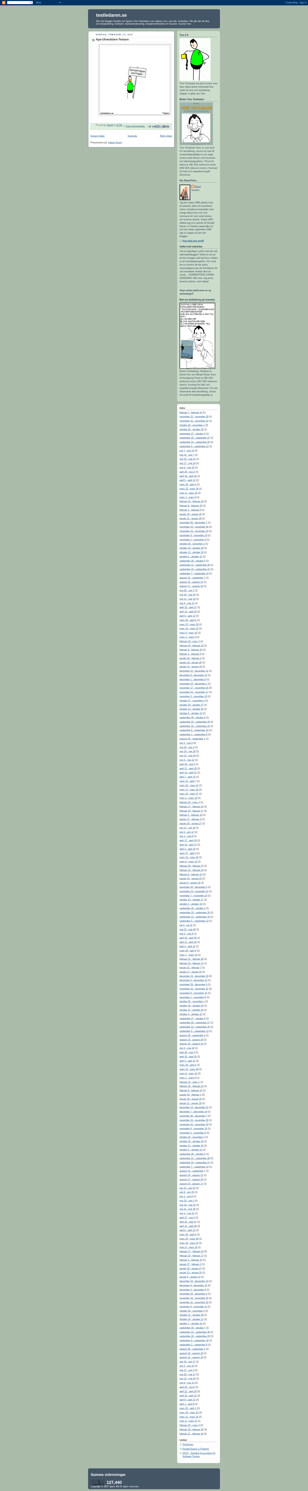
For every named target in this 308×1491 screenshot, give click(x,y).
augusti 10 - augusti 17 (191, 1184)
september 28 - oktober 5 (192, 561)
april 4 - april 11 (187, 946)
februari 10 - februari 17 (191, 811)
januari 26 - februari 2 (190, 658)
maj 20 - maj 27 (187, 1374)
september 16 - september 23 (194, 1336)
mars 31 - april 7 (187, 781)
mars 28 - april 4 (187, 950)
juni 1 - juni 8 (186, 1196)
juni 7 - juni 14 (186, 450)
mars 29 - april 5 (187, 484)
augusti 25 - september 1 (192, 739)
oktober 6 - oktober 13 (190, 713)
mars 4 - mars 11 (188, 1421)
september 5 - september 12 (194, 921)
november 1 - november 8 (192, 997)
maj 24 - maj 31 (187, 459)
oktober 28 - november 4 (192, 1311)
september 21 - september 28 (194, 565)
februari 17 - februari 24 (191, 806)
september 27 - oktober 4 (192, 434)
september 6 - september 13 (194, 446)
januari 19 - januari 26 (190, 662)
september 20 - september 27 (194, 438)
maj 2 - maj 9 (186, 934)
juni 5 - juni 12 (186, 832)
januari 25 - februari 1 (190, 1095)
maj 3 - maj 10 (186, 467)
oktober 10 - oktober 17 (191, 900)
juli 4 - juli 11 (185, 925)
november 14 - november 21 (193, 891)
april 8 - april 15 (187, 1400)
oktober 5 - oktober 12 (190, 556)
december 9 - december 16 (193, 1285)
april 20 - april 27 (188, 607)
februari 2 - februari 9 (190, 654)
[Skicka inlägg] (149, 126)
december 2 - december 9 (192, 1290)
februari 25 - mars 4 (189, 1425)
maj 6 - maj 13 (186, 1383)
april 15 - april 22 (188, 1395)
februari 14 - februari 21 (191, 963)
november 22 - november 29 (193, 416)
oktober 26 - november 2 (192, 544)
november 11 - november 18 (193, 1302)
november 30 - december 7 (193, 522)
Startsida (132, 136)
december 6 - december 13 (193, 980)
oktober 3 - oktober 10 (190, 904)
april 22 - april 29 (188, 1391)
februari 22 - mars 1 (189, 1082)
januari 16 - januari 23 (190, 878)
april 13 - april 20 (188, 611)
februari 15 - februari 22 (191, 501)
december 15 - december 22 (193, 671)
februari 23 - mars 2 (189, 641)
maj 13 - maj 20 (187, 1378)
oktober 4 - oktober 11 (190, 1014)
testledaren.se (111, 15)
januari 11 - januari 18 (190, 518)
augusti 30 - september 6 (192, 1035)
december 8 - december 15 (193, 675)
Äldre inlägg (166, 136)
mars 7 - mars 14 (188, 955)
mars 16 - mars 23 (188, 628)
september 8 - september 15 (194, 730)
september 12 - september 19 (194, 917)
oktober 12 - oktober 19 (191, 552)
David (198, 186)
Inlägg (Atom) (115, 142)
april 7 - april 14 (187, 777)
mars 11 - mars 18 (188, 1417)
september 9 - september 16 (194, 1340)
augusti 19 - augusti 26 (191, 1353)
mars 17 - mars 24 (188, 790)
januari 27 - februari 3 (190, 819)
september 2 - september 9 (193, 1345)
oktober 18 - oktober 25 (191, 429)
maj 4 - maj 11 (186, 603)
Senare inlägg (97, 136)
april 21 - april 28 (188, 768)
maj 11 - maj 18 (187, 599)
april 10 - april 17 (188, 845)
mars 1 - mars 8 (187, 497)
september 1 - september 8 (193, 734)
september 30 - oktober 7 (192, 1328)
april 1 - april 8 (186, 1404)
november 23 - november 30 (193, 527)
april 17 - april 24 (188, 840)
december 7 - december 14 (193, 1111)
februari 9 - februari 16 (190, 650)
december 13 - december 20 (193, 976)
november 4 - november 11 (193, 1306)
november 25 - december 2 (193, 1294)
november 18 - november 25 (193, 1298)
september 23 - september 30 (194, 1332)
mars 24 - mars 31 (188, 785)
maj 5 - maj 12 (186, 760)
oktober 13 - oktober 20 (191, 709)
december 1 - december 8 (192, 679)
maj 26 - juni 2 (186, 747)
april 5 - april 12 (187, 480)
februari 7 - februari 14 (190, 412)
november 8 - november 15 (193, 993)
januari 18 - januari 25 (190, 514)
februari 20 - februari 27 (191, 866)
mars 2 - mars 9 (187, 637)
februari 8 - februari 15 (190, 505)
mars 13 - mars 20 (188, 857)
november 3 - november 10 (193, 696)
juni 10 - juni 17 (187, 1361)
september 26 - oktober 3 (192, 908)
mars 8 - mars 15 (188, 493)
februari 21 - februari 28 (191, 959)
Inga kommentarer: (136, 126)
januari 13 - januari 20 (190, 1272)
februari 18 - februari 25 (191, 1429)
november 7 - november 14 (193, 895)
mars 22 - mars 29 (188, 489)
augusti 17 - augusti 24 (191, 586)
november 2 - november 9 (192, 539)
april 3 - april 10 (187, 849)
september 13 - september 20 (194, 442)
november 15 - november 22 (193, 421)
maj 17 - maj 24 (187, 463)
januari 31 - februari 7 (190, 967)
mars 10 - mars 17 (188, 794)
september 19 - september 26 (194, 912)
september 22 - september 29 (194, 722)
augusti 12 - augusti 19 (191, 1357)
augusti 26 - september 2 (192, 1349)
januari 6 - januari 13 (189, 1277)
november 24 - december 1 (193, 684)
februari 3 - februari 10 (190, 815)
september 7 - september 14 (194, 573)
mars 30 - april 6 (187, 620)
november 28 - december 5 (193, 887)
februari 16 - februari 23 (191, 645)
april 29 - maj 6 (187, 1387)
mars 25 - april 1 (187, 1408)
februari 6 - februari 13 (190, 874)
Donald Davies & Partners (195, 1449)
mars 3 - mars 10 (188, 798)
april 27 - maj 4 (187, 1217)
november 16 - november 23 (193, 531)
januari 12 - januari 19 (190, 666)
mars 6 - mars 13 (188, 861)
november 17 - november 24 (193, 688)
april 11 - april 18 (187, 942)
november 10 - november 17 (193, 692)
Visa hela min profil (193, 241)
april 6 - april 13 (187, 616)
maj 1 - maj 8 (186, 836)
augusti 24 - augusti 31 (191, 582)
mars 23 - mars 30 (188, 624)
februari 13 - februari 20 (191, 870)
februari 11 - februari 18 (191, 1434)
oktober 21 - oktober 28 (191, 1315)
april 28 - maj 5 (187, 764)
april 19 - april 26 (188, 476)
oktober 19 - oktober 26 (191, 548)
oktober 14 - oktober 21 (191, 1319)
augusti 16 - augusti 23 (191, 1044)
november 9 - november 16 (193, 535)
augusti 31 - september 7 (192, 578)
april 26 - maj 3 (187, 472)
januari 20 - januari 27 (190, 823)
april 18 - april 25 (188, 938)
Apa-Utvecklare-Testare (112, 39)
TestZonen (187, 1444)
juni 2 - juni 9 (186, 743)
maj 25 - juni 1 (186, 590)
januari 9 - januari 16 (189, 883)
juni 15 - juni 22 (187, 1188)
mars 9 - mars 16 (188, 633)
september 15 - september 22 (194, 726)
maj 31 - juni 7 (186, 455)
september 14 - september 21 (194, 569)
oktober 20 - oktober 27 (191, 705)
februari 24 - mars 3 (189, 802)
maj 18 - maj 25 (187, 595)
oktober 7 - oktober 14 (190, 1323)
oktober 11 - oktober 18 (191, 1010)
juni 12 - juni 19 (187, 828)
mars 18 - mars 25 (188, 1412)
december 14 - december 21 (193, 1107)
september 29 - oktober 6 (192, 717)
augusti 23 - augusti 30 (191, 1040)
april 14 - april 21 (188, 772)
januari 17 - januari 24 (190, 972)
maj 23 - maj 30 (187, 929)
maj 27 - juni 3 (186, 1370)
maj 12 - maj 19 (187, 755)
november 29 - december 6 (193, 984)
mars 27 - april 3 (187, 853)
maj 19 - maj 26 (187, 751)
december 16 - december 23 (193, 1281)
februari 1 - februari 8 (190, 510)
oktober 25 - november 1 (192, 425)
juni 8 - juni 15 (186, 1192)
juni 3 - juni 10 (186, 1366)
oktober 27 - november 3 (192, 700)
